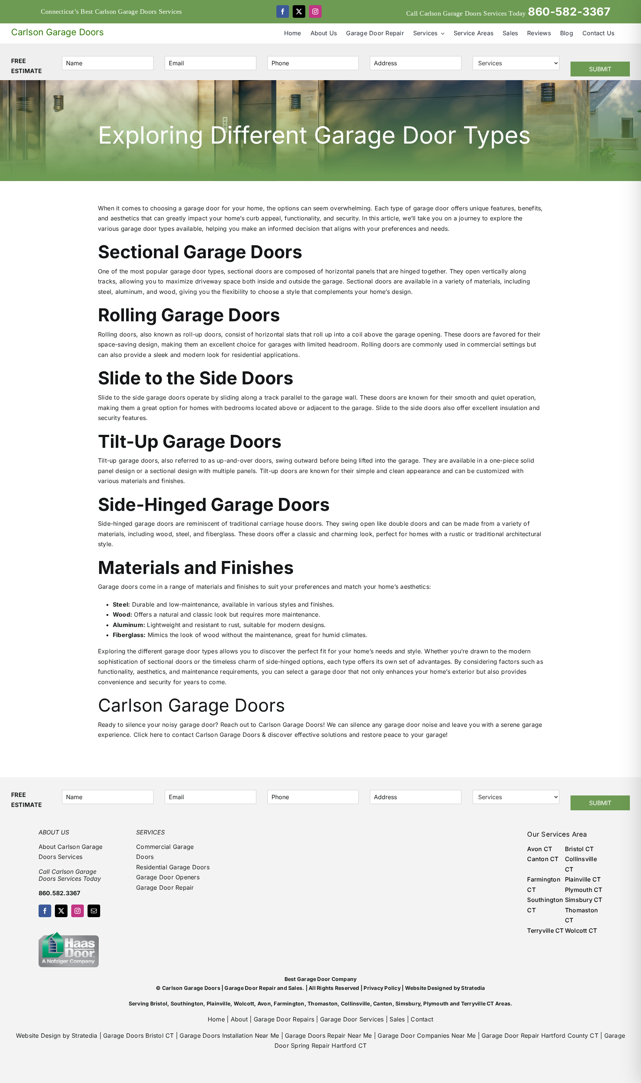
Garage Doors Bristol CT (138, 1035)
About (239, 1019)
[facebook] (282, 11)
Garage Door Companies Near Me (427, 1035)
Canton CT (542, 859)
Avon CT (539, 849)
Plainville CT (583, 879)
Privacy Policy (382, 988)
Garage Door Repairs (284, 1019)
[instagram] (315, 11)
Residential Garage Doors (173, 867)
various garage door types (136, 228)
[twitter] (299, 11)
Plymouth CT (583, 889)
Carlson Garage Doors (291, 724)
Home (216, 1019)
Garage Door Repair (165, 887)
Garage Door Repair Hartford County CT (539, 1035)
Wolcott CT (581, 930)
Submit (600, 69)
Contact (422, 1019)
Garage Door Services (352, 1019)
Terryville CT (545, 930)
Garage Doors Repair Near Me (328, 1035)
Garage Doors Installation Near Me (229, 1035)
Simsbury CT (583, 899)
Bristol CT (579, 849)
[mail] (94, 911)
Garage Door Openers (168, 877)
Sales (397, 1019)
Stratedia (473, 988)
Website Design (38, 1035)
